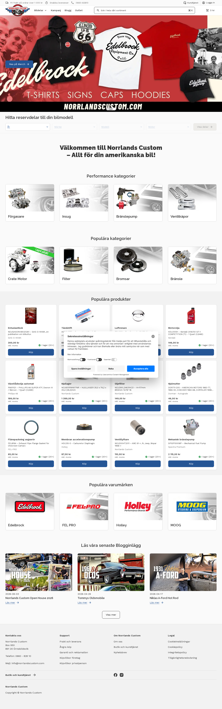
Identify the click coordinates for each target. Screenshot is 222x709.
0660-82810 (82, 3)
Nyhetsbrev (120, 652)
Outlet (79, 10)
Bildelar (38, 10)
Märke (58, 126)
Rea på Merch (17, 64)
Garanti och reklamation (74, 652)
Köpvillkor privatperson (73, 663)
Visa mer (111, 614)
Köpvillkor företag (70, 657)
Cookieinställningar (179, 641)
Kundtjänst (192, 3)
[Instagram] (121, 675)
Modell (105, 126)
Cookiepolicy (175, 647)
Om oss (118, 641)
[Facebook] (115, 675)
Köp (31, 352)
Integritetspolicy (177, 652)
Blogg (67, 10)
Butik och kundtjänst (126, 647)
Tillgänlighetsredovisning (182, 657)
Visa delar (203, 126)
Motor (151, 126)
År (8, 126)
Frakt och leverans (70, 641)
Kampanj (56, 10)
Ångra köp (65, 647)
